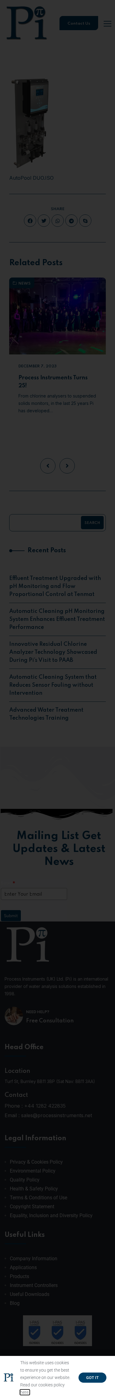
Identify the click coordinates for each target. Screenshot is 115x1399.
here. (24, 1392)
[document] (57, 699)
